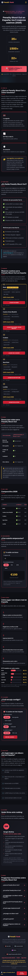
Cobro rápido (8, 720)
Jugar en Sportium (14, 377)
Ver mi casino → (10, 737)
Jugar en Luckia (14, 402)
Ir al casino (22, 973)
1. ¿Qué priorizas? (7, 714)
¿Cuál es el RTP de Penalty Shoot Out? (12, 902)
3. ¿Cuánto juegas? (7, 730)
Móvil (6, 726)
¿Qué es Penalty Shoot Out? (11, 885)
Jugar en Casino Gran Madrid (14, 328)
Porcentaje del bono (8, 562)
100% (6, 565)
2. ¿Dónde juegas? (7, 724)
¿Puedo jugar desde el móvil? (11, 908)
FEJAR (18, 957)
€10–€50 (7, 733)
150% (17, 565)
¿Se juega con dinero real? (11, 913)
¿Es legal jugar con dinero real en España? (12, 896)
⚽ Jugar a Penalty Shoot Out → (14, 69)
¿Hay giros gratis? (8, 919)
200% (6, 568)
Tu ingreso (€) (6, 555)
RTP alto (7, 717)
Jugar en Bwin (14, 302)
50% (12, 565)
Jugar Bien (23, 957)
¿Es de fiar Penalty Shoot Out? (12, 890)
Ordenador (13, 726)
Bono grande (15, 717)
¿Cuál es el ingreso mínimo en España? (11, 924)
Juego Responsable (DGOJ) (8, 957)
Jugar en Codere (14, 353)
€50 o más (14, 733)
